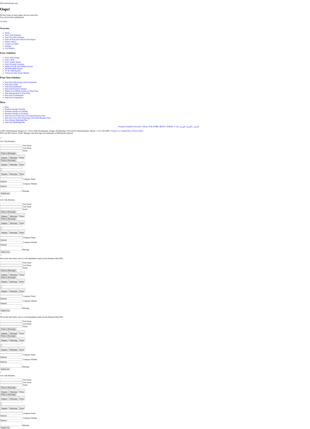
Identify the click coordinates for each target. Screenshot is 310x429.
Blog (7, 107)
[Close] (1, 196)
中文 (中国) (153, 126)
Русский (137, 126)
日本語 (170, 126)
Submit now (5, 193)
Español (129, 126)
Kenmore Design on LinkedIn (16, 111)
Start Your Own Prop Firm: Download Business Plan (25, 116)
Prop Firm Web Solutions (14, 37)
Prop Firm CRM (11, 84)
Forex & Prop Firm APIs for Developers (20, 39)
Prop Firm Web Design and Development (21, 82)
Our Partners (10, 48)
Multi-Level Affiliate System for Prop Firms (21, 91)
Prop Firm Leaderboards (14, 95)
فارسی (196, 126)
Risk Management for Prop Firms (17, 93)
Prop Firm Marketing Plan (15, 122)
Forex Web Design (12, 58)
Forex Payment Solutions (14, 64)
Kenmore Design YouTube (15, 109)
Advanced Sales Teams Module (17, 73)
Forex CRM (9, 60)
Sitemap (8, 46)
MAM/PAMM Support (14, 69)
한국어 (162, 126)
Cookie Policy (125, 131)
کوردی (182, 126)
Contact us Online (12, 44)
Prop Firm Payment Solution (16, 89)
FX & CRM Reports (13, 71)
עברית (176, 126)
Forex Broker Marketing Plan (16, 120)
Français (122, 126)
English (114, 126)
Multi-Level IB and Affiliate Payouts (19, 66)
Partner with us (10, 42)
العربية (189, 126)
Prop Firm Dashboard (13, 87)
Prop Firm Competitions (14, 98)
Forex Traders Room (13, 62)
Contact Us (115, 131)
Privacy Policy (137, 131)
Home (7, 33)
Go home (3, 21)
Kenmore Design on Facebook (16, 114)
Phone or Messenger (8, 153)
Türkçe (144, 126)
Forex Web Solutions (13, 35)
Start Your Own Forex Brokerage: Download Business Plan (27, 118)
